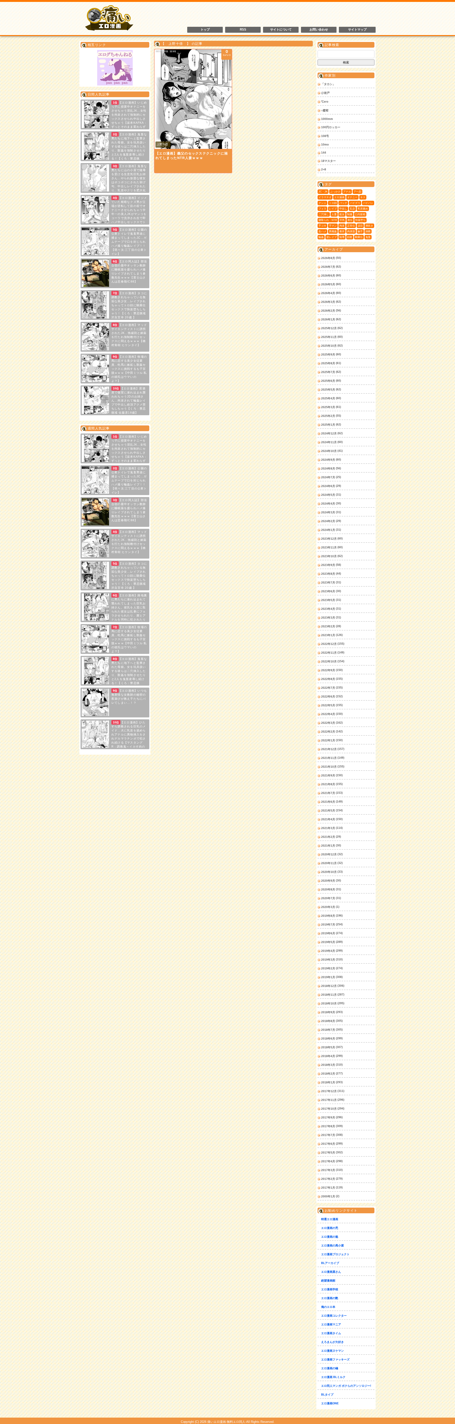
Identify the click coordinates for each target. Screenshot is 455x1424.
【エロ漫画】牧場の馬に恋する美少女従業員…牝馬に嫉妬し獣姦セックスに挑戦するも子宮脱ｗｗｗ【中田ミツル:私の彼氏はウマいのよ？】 (129, 369)
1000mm (327, 119)
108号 (325, 136)
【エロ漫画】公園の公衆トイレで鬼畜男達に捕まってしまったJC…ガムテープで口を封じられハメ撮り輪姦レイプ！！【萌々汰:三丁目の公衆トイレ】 (129, 242)
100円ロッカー (330, 127)
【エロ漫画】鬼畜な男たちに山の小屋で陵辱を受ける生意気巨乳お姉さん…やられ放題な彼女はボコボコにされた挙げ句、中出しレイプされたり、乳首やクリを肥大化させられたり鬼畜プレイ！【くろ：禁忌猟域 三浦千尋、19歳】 (114, 182)
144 (323, 152)
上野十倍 (162, 144)
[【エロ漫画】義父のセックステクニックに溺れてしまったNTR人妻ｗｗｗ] (193, 99)
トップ (205, 29)
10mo (325, 144)
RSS (243, 29)
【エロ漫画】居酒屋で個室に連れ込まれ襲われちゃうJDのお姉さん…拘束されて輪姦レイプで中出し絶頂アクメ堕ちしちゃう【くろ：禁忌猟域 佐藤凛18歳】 (128, 400)
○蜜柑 (324, 110)
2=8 (323, 169)
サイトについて (281, 29)
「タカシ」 (328, 84)
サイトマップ (357, 29)
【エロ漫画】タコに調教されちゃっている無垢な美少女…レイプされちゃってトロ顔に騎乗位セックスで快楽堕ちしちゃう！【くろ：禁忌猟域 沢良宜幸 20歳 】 (129, 305)
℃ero (324, 101)
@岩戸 (325, 92)
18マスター (328, 161)
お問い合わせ (318, 29)
